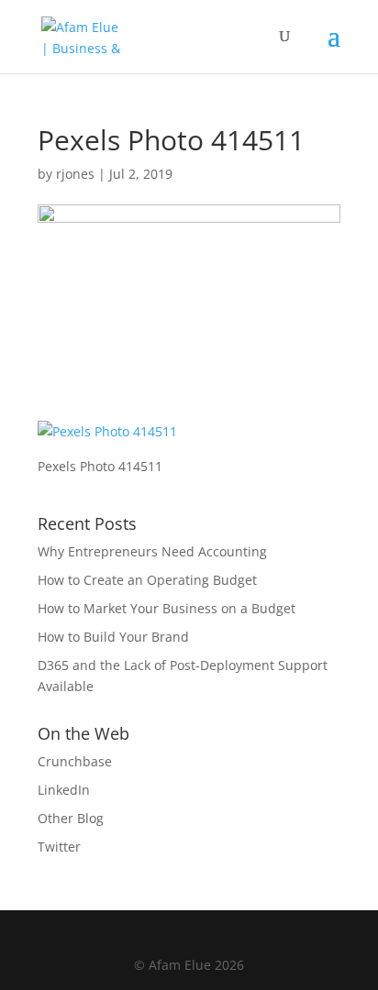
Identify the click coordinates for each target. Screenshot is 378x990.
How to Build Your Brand (113, 636)
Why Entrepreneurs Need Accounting (152, 551)
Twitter (59, 846)
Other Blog (71, 818)
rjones (75, 173)
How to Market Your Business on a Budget (166, 608)
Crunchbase (75, 761)
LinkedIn (64, 789)
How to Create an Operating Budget (147, 579)
